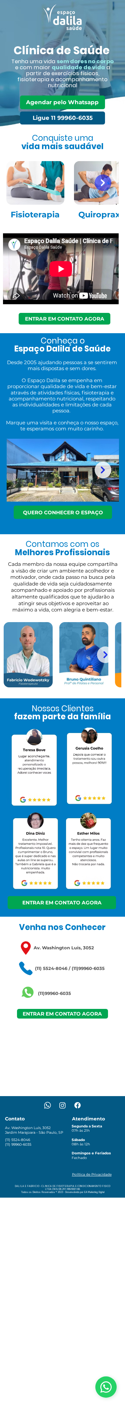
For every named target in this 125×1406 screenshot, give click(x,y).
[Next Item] (103, 470)
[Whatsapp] (47, 1105)
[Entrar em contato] (106, 1387)
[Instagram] (62, 1105)
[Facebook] (77, 1105)
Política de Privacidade (92, 1174)
